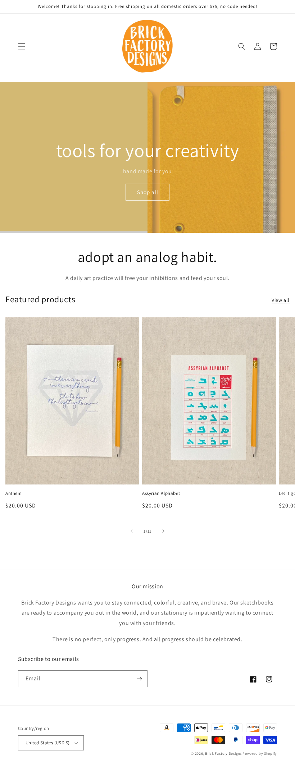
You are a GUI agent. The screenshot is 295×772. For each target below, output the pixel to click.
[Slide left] (132, 531)
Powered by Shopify (259, 753)
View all (281, 300)
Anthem (13, 493)
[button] (22, 46)
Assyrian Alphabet (161, 493)
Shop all (147, 192)
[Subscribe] (139, 678)
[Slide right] (163, 531)
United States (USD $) (47, 743)
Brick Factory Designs (223, 753)
